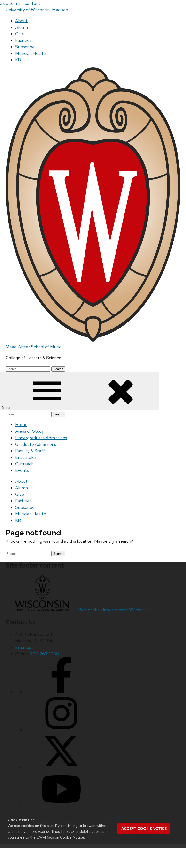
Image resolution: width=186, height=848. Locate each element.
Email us (23, 647)
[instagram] (61, 729)
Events (22, 470)
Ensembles (26, 457)
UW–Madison (37, 10)
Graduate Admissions (35, 444)
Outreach (24, 464)
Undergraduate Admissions (41, 437)
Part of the (113, 610)
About (21, 20)
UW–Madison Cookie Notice (60, 837)
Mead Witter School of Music (33, 347)
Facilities (23, 40)
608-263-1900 (44, 654)
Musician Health (30, 53)
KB (18, 60)
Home (21, 424)
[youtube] (61, 805)
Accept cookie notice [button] (144, 828)
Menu (6, 407)
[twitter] (61, 767)
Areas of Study (29, 431)
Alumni (22, 27)
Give (19, 34)
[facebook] (61, 691)
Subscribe (25, 47)
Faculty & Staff (30, 450)
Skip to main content (20, 3)
